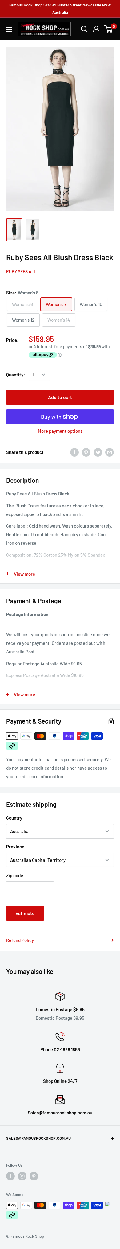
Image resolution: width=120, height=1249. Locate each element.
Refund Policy (20, 940)
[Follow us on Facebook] (10, 1176)
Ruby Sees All (21, 271)
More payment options (60, 431)
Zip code (14, 875)
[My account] (96, 29)
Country (14, 818)
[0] (109, 29)
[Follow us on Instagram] (22, 1176)
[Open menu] (9, 29)
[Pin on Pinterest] (86, 452)
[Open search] (84, 29)
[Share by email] (109, 452)
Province (15, 846)
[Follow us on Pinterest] (34, 1176)
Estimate (25, 913)
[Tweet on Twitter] (98, 452)
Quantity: (15, 374)
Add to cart (60, 397)
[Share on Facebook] (74, 452)
